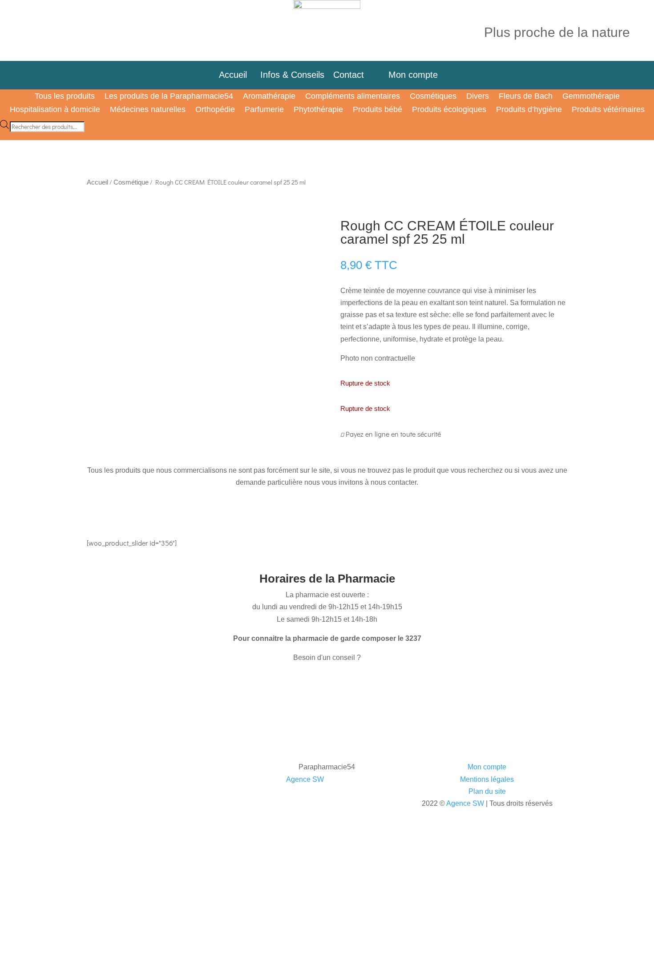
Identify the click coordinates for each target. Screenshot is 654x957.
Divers (477, 97)
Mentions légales (487, 779)
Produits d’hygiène (529, 110)
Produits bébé (377, 110)
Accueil (233, 75)
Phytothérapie (318, 110)
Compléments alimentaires (352, 97)
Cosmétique (131, 182)
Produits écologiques (449, 110)
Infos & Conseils (292, 75)
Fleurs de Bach (526, 97)
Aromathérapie (269, 97)
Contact (354, 75)
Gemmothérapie (591, 97)
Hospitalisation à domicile (55, 110)
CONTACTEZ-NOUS (125, 683)
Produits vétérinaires (608, 110)
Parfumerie (264, 110)
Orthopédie (215, 110)
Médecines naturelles (148, 110)
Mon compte (412, 75)
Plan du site (487, 791)
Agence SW (305, 779)
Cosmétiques (433, 97)
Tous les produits (65, 97)
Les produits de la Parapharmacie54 (169, 97)
